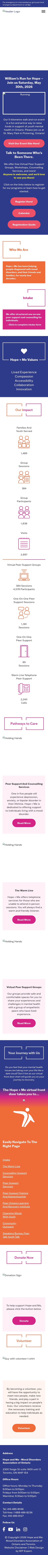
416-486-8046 (15, 1509)
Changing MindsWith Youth (12, 1215)
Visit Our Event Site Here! (24, 143)
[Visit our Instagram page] (25, 1529)
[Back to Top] (44, 1549)
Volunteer (24, 1428)
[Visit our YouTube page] (10, 1530)
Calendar (24, 213)
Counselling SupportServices (15, 1174)
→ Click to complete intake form (23, 324)
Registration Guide (24, 224)
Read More (24, 823)
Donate (24, 1320)
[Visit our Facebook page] (4, 1529)
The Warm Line (11, 1166)
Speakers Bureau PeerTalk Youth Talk (16, 1235)
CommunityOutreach (9, 1225)
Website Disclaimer (15, 1547)
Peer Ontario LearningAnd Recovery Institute (16, 1204)
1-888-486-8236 (23, 1512)
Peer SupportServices (11, 1184)
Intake (6, 1159)
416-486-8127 (16, 1515)
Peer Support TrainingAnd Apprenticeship (15, 1194)
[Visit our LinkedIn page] (18, 1529)
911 (29, 5)
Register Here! (24, 201)
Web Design (36, 1547)
